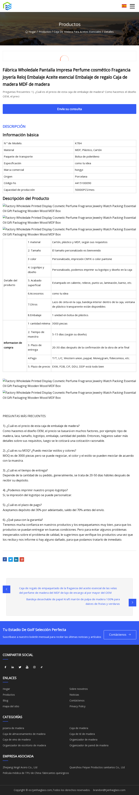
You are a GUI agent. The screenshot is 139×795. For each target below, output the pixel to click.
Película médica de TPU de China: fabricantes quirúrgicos (36, 773)
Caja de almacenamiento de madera (24, 734)
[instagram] (34, 667)
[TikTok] (41, 667)
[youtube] (27, 667)
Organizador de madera (83, 739)
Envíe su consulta (69, 109)
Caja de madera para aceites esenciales (77, 31)
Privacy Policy (77, 706)
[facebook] (5, 667)
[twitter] (20, 667)
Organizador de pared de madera (89, 745)
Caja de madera (79, 728)
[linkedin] (12, 667)
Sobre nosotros (79, 689)
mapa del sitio (11, 706)
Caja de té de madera (82, 734)
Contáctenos (117, 635)
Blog (5, 700)
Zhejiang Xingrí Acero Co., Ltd (20, 767)
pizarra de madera (13, 728)
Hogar (32, 31)
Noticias (74, 694)
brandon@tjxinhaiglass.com (109, 790)
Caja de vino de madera (17, 739)
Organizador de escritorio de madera (24, 745)
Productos (45, 31)
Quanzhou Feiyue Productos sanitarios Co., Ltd (97, 767)
